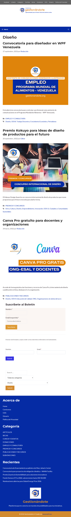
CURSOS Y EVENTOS (10, 439)
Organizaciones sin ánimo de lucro (49, 299)
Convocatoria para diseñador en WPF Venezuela (34, 45)
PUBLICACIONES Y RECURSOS (16, 296)
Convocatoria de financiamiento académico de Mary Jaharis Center (27, 468)
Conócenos (40, 2)
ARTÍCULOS (7, 432)
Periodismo (52, 121)
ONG (34, 299)
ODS (46, 2)
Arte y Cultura (10, 209)
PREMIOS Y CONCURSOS (14, 206)
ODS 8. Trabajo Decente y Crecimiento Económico (29, 121)
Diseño (8, 121)
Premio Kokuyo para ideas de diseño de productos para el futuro (33, 132)
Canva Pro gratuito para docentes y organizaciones (32, 222)
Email (39, 349)
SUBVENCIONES (9, 455)
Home (33, 2)
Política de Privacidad (61, 2)
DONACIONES (8, 442)
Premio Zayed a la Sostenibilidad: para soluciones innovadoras (25, 475)
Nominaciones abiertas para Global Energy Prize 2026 (22, 481)
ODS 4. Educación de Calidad (21, 299)
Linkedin (13, 2)
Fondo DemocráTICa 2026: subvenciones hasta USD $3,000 (24, 478)
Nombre (9, 309)
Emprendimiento (28, 209)
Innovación (39, 209)
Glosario (51, 2)
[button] (68, 29)
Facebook (6, 2)
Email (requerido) (12, 318)
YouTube (27, 2)
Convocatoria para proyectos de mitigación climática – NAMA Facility (27, 471)
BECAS (5, 435)
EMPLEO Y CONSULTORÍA (15, 119)
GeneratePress (47, 514)
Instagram (20, 2)
